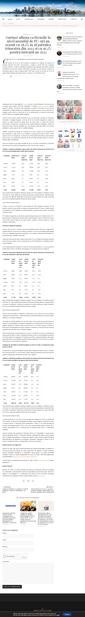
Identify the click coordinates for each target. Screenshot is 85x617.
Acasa (10, 19)
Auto (18, 19)
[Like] (23, 481)
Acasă (4, 23)
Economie (40, 19)
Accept (67, 614)
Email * (4, 540)
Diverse (51, 19)
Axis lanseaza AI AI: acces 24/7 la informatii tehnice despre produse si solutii (72, 63)
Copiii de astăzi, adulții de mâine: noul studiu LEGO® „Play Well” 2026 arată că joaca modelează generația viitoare (28, 518)
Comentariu (5, 561)
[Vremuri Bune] (42, 9)
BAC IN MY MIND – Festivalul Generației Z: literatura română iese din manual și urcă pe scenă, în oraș (69, 88)
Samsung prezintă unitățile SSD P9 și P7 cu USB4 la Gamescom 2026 (72, 53)
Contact (74, 19)
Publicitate (62, 19)
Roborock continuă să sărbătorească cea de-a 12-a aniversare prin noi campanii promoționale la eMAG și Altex (68, 75)
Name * (4, 533)
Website (4, 546)
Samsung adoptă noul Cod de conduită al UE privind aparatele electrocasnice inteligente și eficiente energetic (9, 518)
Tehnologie (28, 19)
